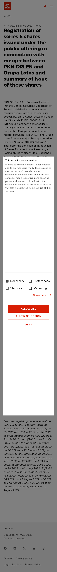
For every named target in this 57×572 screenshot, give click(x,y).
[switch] (31, 281)
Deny (28, 324)
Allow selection (28, 316)
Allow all (28, 308)
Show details (40, 295)
